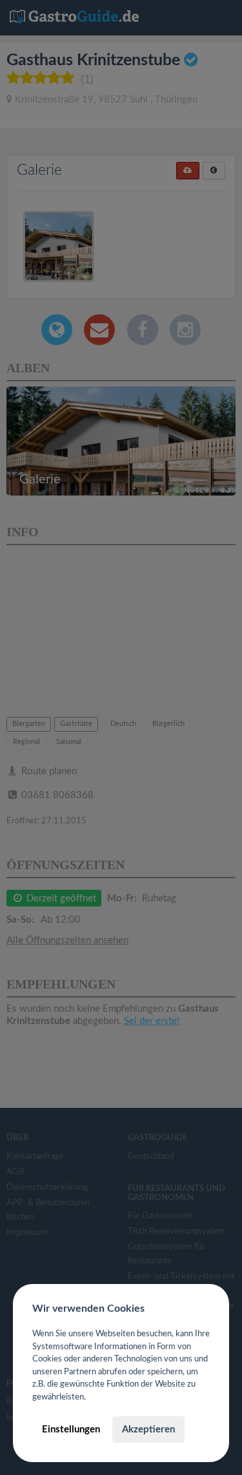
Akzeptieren (148, 1429)
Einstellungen (71, 1429)
